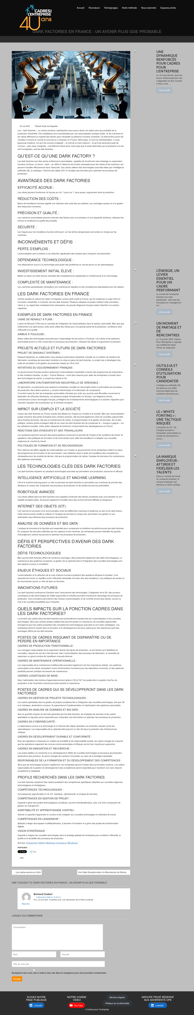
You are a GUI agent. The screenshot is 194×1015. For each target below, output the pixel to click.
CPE (22, 858)
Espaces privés (168, 7)
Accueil (80, 7)
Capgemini (31, 842)
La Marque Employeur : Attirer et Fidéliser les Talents (167, 464)
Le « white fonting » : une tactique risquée (168, 417)
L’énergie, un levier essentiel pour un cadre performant (168, 280)
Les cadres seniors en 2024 (28, 872)
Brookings (72, 842)
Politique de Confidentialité (117, 1003)
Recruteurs (94, 7)
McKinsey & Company (56, 842)
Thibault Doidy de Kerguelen (46, 126)
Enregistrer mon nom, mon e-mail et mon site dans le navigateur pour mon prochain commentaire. (59, 972)
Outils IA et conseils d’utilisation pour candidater (168, 373)
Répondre (26, 903)
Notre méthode (129, 7)
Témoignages (111, 7)
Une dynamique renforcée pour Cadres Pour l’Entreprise (168, 61)
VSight (41, 842)
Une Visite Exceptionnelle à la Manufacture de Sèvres (102, 872)
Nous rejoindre (148, 7)
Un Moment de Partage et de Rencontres (169, 329)
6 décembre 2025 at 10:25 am (48, 897)
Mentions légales (117, 997)
